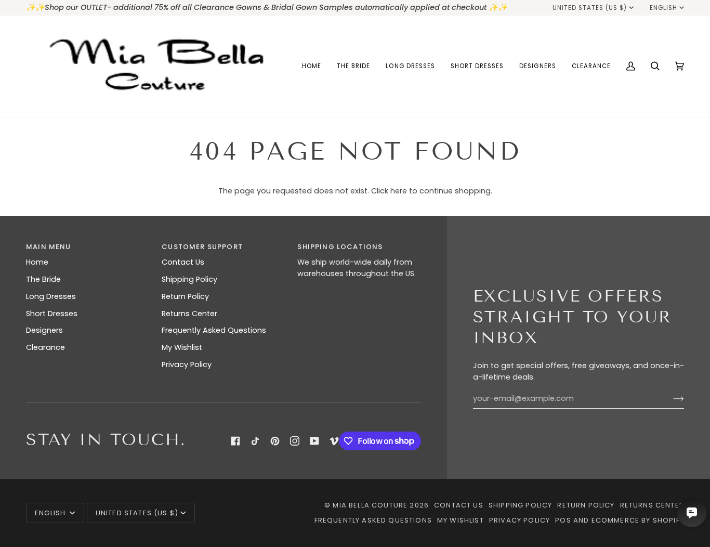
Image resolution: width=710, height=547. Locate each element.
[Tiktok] (255, 441)
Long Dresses (51, 296)
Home (37, 262)
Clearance (45, 347)
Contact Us (183, 262)
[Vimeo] (334, 441)
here (398, 191)
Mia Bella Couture (370, 505)
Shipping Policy (189, 279)
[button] (353, 66)
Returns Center (189, 313)
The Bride (43, 279)
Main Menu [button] (48, 247)
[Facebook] (235, 441)
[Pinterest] (275, 441)
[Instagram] (294, 441)
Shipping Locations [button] (340, 247)
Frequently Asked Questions (214, 330)
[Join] (670, 398)
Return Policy (185, 296)
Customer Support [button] (202, 247)
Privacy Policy (187, 364)
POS (563, 520)
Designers (44, 330)
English (663, 8)
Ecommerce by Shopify (637, 520)
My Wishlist (182, 347)
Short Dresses (51, 313)
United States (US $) (590, 8)
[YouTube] (314, 441)
